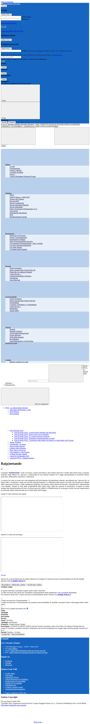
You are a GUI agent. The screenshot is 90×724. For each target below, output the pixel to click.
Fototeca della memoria (18, 448)
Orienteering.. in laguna (18, 444)
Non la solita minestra (17, 446)
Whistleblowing (10, 685)
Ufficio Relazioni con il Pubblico (16, 679)
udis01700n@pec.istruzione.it (28, 653)
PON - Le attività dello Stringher (16, 408)
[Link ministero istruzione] (10, 4)
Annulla (4, 122)
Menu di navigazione (41, 404)
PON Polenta (14, 412)
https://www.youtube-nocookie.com (13, 608)
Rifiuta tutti (18, 585)
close (3, 146)
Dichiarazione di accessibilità (15, 681)
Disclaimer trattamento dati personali (13, 705)
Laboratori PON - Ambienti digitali (22, 458)
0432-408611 (13, 649)
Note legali (9, 675)
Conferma (12, 122)
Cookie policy (10, 673)
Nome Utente (26, 17)
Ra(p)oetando (14, 414)
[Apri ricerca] (71, 136)
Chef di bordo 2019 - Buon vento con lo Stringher (31, 434)
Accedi (4, 6)
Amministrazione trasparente (15, 689)
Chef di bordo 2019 (17, 430)
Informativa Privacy (12, 677)
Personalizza (6, 585)
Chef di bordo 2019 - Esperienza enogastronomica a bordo (34, 438)
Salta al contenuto (7, 2)
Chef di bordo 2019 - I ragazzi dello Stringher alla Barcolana (35, 432)
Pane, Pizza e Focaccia (17, 450)
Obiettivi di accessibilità (13, 683)
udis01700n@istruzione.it (27, 651)
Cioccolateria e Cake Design (19, 452)
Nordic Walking (15, 442)
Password (25, 19)
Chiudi (4, 67)
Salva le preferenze (18, 634)
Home (85, 366)
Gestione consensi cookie (14, 687)
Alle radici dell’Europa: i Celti (20, 410)
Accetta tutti (34, 585)
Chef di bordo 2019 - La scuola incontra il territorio (32, 436)
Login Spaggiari (57, 55)
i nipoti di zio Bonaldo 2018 (19, 456)
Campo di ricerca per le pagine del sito (14, 381)
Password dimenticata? (9, 23)
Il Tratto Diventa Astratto (18, 454)
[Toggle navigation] (18, 136)
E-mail (24, 51)
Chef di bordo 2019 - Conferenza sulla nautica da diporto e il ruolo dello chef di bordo (44, 440)
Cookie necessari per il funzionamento (14, 600)
